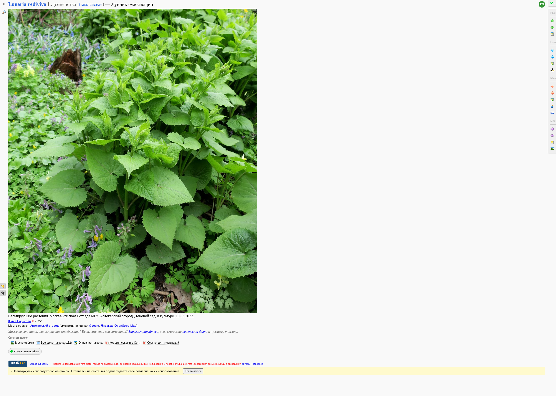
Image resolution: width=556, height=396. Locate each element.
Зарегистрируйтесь (143, 331)
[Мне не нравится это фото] (3, 293)
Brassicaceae (90, 4)
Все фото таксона (53, 342)
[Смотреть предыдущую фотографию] (34, 161)
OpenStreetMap (125, 325)
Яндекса (107, 325)
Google (94, 325)
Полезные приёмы (27, 351)
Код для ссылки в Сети (124, 342)
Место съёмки (24, 342)
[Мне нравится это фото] (3, 286)
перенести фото (194, 331)
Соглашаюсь (193, 371)
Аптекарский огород (44, 325)
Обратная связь (39, 364)
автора (246, 364)
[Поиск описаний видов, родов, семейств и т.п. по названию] (4, 12)
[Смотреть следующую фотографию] (231, 161)
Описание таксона (91, 342)
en (542, 4)
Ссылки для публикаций (163, 342)
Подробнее (257, 364)
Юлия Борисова (19, 321)
